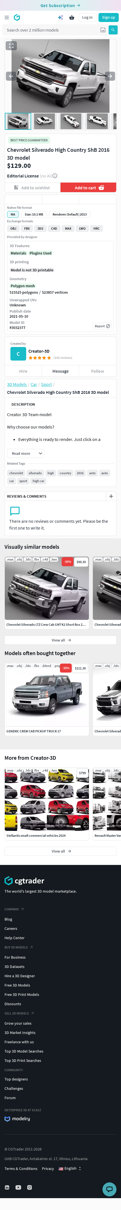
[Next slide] (110, 76)
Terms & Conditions (21, 1168)
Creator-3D (39, 351)
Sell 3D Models (17, 1013)
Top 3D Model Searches (24, 1051)
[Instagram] (30, 1187)
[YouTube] (19, 1187)
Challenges (14, 1088)
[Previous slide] (11, 76)
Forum (10, 1097)
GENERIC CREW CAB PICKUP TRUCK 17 (33, 731)
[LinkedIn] (7, 1187)
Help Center (14, 937)
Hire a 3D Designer (20, 975)
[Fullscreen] (11, 45)
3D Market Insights (20, 1032)
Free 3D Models (17, 985)
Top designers (16, 1079)
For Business (15, 957)
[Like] (23, 199)
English (68, 1168)
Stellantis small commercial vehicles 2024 (36, 835)
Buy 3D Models (16, 947)
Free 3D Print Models (22, 994)
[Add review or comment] (111, 496)
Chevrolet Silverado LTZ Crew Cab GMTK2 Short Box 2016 (47, 624)
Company (12, 909)
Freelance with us (19, 1041)
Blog (8, 919)
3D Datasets (14, 966)
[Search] (113, 29)
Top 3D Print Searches (23, 1060)
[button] (102, 29)
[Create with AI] (60, 17)
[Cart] (71, 17)
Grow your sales (18, 1023)
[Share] (97, 199)
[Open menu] (6, 17)
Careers (11, 928)
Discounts (13, 1003)
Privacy (48, 1168)
